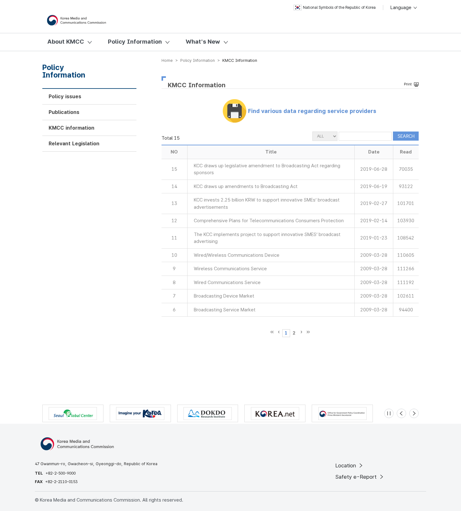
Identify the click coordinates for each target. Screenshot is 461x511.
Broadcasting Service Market (225, 310)
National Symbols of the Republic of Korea (339, 7)
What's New (203, 41)
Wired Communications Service (227, 282)
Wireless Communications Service (230, 269)
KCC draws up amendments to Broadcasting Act (246, 186)
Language (401, 7)
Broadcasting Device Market (224, 296)
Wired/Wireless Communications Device (236, 255)
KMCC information (71, 128)
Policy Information (135, 41)
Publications (64, 112)
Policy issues (65, 97)
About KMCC (65, 41)
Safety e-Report (356, 477)
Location (346, 465)
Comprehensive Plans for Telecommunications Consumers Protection (269, 220)
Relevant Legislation (74, 144)
